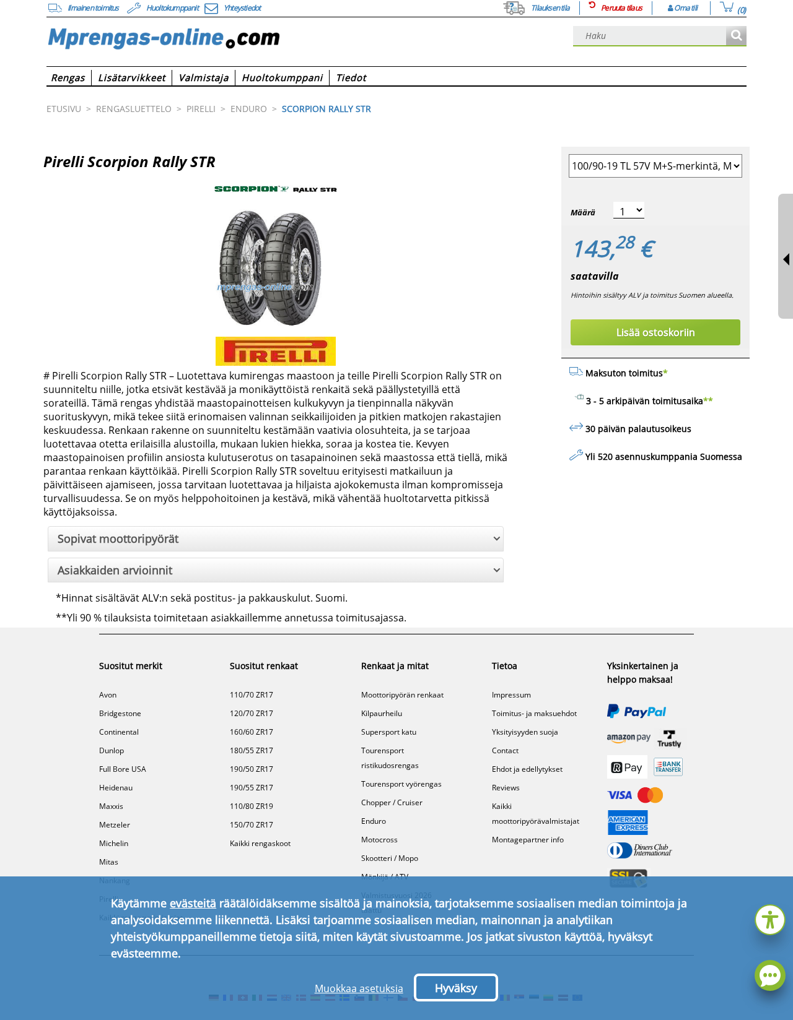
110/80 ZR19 (251, 806)
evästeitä (193, 903)
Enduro (373, 821)
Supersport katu (388, 732)
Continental (119, 732)
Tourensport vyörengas (401, 784)
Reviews (506, 787)
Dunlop (111, 750)
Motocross (379, 839)
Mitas (108, 862)
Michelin (113, 843)
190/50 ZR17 (251, 769)
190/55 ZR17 (251, 787)
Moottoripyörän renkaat (402, 694)
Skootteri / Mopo (389, 858)
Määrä (583, 212)
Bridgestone (120, 713)
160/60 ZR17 (251, 732)
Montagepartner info (528, 839)
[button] (770, 918)
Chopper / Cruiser (392, 802)
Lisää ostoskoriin (655, 332)
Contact (505, 750)
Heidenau (116, 787)
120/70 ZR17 (251, 713)
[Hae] (736, 36)
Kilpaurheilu (381, 713)
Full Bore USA (122, 769)
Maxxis (111, 806)
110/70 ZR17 (251, 694)
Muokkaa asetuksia (359, 988)
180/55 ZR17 (251, 750)
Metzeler (114, 824)
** (708, 401)
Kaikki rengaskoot (260, 843)
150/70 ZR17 (251, 824)
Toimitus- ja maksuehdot (534, 713)
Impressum (511, 694)
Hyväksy (456, 987)
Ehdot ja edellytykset (527, 769)
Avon (107, 694)
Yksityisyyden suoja (525, 732)
